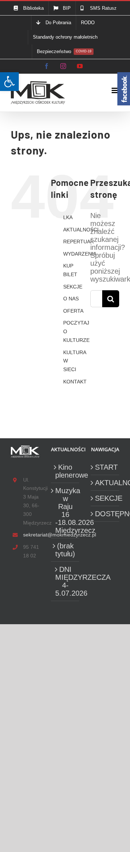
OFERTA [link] (73, 311)
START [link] (105, 467)
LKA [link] (68, 217)
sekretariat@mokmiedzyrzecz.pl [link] (31, 535)
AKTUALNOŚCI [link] (81, 229)
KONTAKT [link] (75, 381)
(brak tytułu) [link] (65, 550)
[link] (9, 81)
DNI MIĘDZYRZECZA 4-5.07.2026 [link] (65, 581)
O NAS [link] (71, 298)
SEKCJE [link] (72, 287)
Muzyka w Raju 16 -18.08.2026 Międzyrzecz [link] (65, 510)
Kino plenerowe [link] (65, 471)
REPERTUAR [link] (78, 241)
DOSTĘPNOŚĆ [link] (105, 514)
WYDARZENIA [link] (79, 254)
